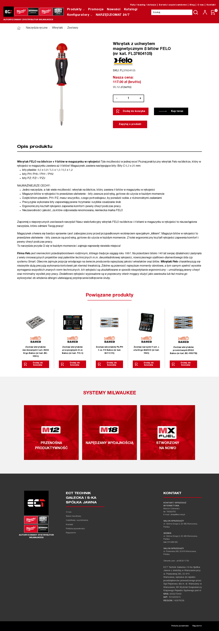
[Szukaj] (195, 12)
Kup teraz (177, 111)
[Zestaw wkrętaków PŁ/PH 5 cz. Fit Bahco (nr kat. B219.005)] (109, 322)
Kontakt (211, 5)
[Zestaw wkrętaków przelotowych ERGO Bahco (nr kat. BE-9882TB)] (183, 322)
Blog (192, 5)
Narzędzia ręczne (37, 28)
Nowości (114, 9)
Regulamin (71, 533)
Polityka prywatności (75, 529)
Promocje (96, 9)
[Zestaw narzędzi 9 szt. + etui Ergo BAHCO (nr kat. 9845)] (146, 322)
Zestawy (72, 28)
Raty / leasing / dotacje (143, 5)
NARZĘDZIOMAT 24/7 (113, 15)
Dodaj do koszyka (134, 111)
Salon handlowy (73, 516)
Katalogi (131, 9)
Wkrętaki (57, 28)
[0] (213, 12)
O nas (200, 5)
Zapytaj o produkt (130, 124)
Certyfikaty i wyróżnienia (77, 520)
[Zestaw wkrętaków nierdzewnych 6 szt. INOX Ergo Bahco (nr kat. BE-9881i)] (35, 322)
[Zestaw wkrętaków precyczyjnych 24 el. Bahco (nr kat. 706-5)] (72, 322)
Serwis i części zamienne (173, 5)
